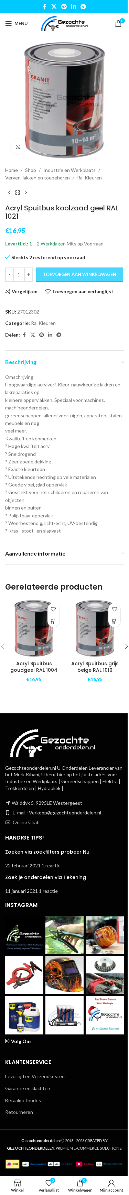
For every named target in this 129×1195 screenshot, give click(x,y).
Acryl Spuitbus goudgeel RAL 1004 (33, 667)
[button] (53, 621)
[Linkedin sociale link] (73, 6)
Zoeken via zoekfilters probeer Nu (47, 851)
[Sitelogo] (64, 23)
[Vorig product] (9, 193)
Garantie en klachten (27, 1088)
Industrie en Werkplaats (69, 170)
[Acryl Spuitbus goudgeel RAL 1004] (34, 628)
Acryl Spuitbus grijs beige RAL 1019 (95, 667)
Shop (30, 170)
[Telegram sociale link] (83, 6)
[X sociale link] (54, 6)
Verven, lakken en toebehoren (37, 177)
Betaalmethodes (23, 1100)
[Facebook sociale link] (45, 6)
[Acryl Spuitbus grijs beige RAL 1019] (95, 628)
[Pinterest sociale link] (64, 6)
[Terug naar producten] (17, 193)
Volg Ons (21, 1041)
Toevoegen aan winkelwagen (79, 274)
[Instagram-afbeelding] (24, 935)
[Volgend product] (26, 193)
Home (11, 170)
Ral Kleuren (89, 177)
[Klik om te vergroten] (18, 146)
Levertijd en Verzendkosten (35, 1076)
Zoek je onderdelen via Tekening (45, 877)
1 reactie (51, 865)
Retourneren (19, 1112)
